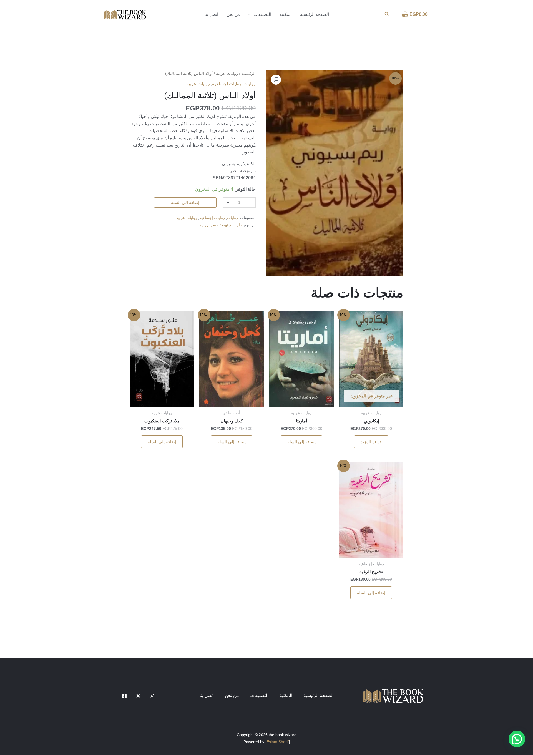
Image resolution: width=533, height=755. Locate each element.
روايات (249, 83)
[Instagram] (152, 695)
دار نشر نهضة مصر (226, 225)
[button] (386, 14)
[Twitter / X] (138, 695)
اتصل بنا (211, 14)
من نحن (233, 14)
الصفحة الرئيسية (314, 14)
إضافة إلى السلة (185, 202)
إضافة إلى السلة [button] (301, 441)
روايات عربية (227, 73)
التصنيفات (262, 14)
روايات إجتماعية (226, 83)
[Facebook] (124, 695)
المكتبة (286, 14)
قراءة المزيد (371, 441)
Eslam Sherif (277, 741)
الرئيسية (248, 73)
